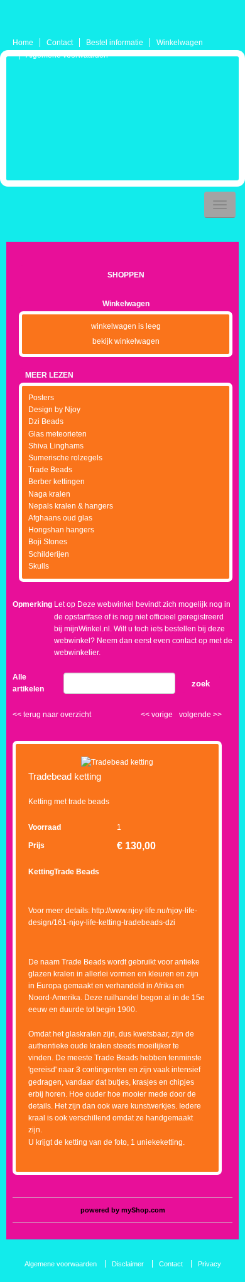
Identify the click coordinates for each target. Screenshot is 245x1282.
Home (23, 42)
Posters (41, 397)
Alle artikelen (28, 683)
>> (216, 714)
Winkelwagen (179, 42)
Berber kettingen (56, 481)
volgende (200, 714)
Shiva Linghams (56, 446)
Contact (59, 42)
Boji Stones (47, 541)
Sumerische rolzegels (65, 457)
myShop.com (143, 1210)
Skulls (38, 566)
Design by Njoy (54, 409)
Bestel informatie (114, 42)
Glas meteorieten (57, 434)
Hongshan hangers (61, 529)
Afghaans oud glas (60, 518)
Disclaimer (128, 1264)
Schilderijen (48, 554)
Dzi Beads (45, 421)
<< (146, 714)
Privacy (209, 1264)
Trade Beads (50, 469)
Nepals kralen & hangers (70, 506)
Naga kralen (49, 494)
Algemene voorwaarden (67, 55)
